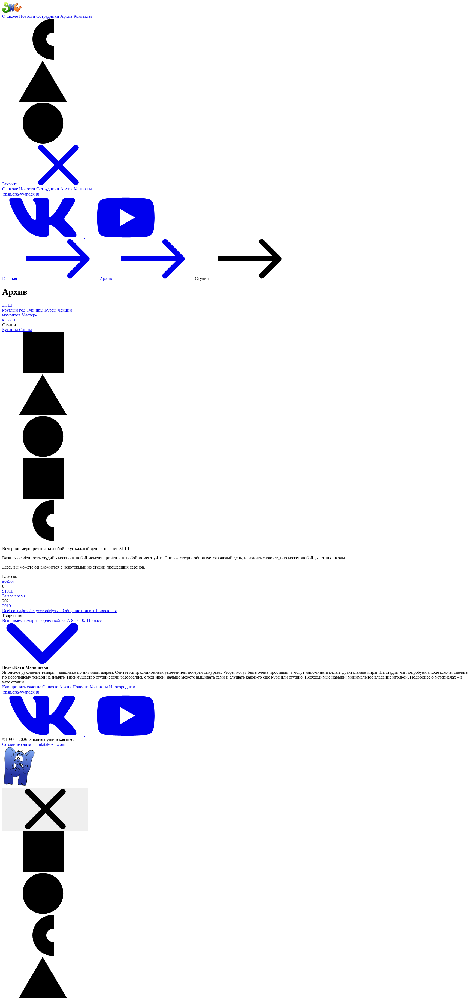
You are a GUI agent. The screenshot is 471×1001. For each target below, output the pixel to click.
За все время (13, 596)
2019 (6, 605)
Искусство (38, 610)
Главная (9, 278)
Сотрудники (47, 16)
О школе (10, 16)
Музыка (55, 610)
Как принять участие (21, 687)
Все (5, 610)
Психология (105, 610)
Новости (27, 16)
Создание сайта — (33, 744)
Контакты (83, 16)
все (5, 581)
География (18, 610)
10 (6, 591)
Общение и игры (78, 610)
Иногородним (122, 687)
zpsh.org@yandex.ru (21, 194)
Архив (66, 16)
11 (11, 591)
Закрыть (9, 184)
